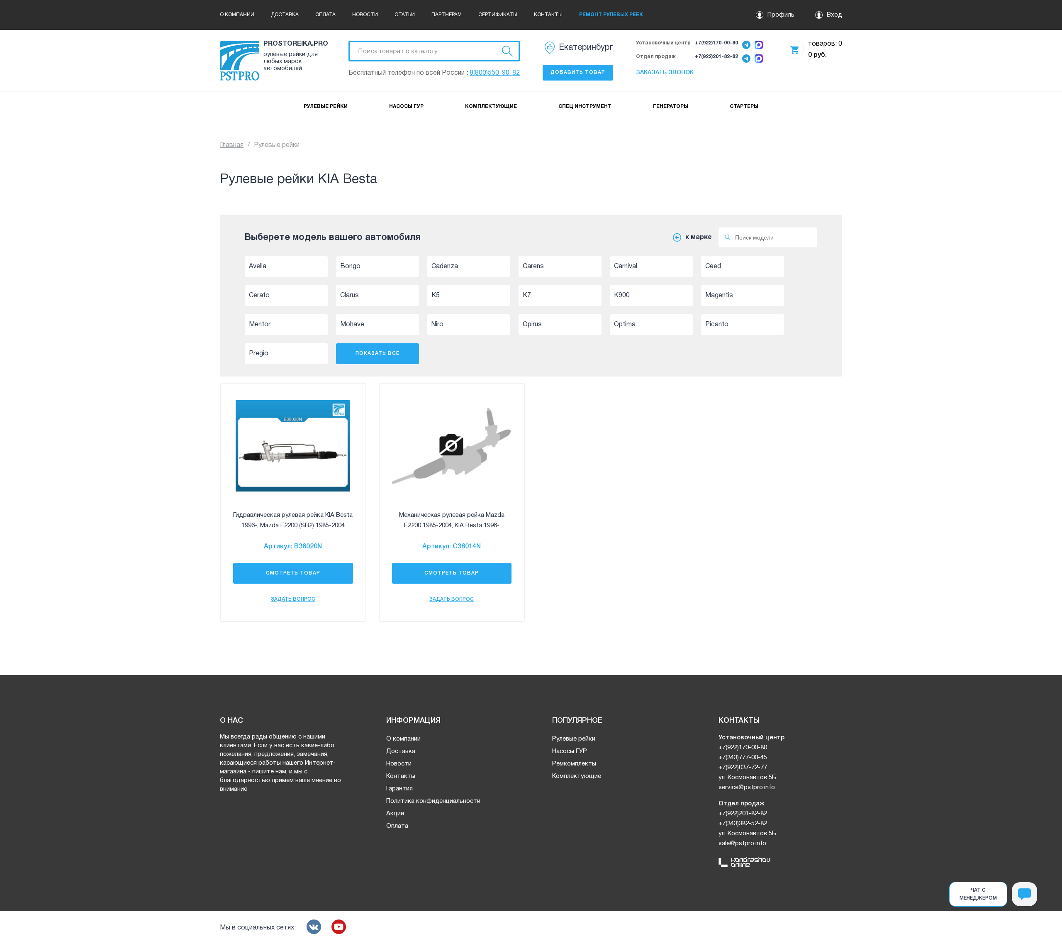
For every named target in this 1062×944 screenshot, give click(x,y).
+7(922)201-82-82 (716, 56)
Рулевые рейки (573, 739)
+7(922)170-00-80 (716, 43)
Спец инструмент (584, 106)
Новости (399, 764)
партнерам (446, 14)
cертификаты (497, 14)
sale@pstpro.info (742, 843)
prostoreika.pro (294, 44)
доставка (285, 14)
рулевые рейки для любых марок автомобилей (290, 61)
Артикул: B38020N (293, 547)
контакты (548, 14)
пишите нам (269, 772)
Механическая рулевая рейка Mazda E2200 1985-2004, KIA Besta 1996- (451, 520)
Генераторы (670, 106)
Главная (232, 145)
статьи (405, 14)
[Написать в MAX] (759, 45)
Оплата (397, 826)
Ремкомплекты (574, 764)
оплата (325, 14)
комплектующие (491, 106)
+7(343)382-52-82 (743, 824)
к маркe (698, 237)
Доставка (400, 751)
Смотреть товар (293, 573)
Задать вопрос (293, 599)
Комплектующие (576, 776)
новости (365, 14)
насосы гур (406, 106)
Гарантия (399, 789)
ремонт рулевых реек (611, 14)
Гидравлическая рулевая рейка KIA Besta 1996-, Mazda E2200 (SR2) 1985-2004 (293, 520)
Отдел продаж (656, 56)
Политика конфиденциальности (433, 801)
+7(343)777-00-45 (743, 758)
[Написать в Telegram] (746, 45)
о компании (237, 14)
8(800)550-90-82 (495, 73)
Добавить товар (577, 72)
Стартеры (744, 106)
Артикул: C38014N (451, 547)
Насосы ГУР (569, 751)
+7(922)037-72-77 (743, 767)
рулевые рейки (326, 106)
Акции (395, 814)
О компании (403, 739)
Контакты (400, 776)
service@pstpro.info (747, 787)
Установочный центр (663, 43)
